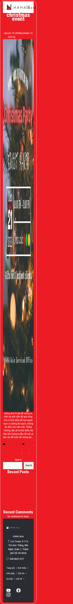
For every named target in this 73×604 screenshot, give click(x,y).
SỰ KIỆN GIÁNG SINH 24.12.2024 (18, 499)
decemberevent (14, 452)
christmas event (14, 448)
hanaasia (18, 456)
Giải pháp (11, 573)
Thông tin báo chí (13, 444)
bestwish (29, 444)
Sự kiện (10, 579)
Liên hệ (20, 579)
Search (18, 459)
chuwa (26, 448)
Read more (18, 440)
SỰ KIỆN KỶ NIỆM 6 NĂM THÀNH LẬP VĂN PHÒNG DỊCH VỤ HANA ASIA (18, 480)
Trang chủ (11, 568)
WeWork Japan (21, 7)
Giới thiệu (23, 568)
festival (25, 452)
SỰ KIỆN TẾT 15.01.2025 (18, 495)
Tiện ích (22, 573)
